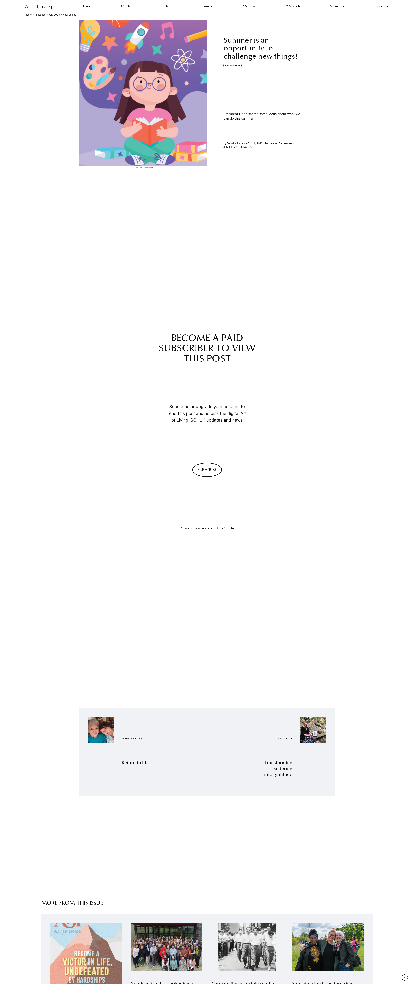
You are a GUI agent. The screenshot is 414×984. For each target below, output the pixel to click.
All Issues (40, 14)
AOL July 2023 (254, 143)
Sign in (229, 528)
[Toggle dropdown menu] (254, 6)
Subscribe (337, 6)
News (170, 6)
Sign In (384, 6)
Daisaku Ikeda (286, 143)
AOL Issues (128, 6)
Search (294, 6)
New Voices (270, 143)
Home (86, 6)
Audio (208, 6)
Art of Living (38, 6)
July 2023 (54, 14)
